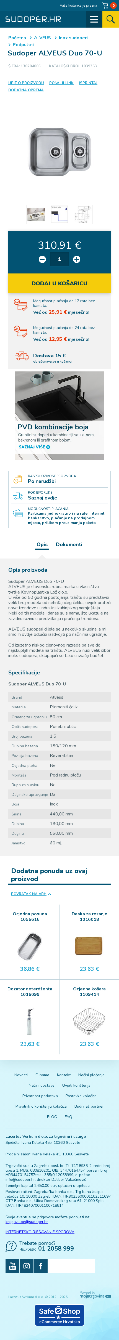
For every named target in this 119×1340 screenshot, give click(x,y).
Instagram (26, 1266)
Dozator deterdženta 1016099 (29, 992)
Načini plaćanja (91, 1075)
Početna (17, 38)
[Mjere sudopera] (82, 214)
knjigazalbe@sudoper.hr (27, 1221)
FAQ (68, 1117)
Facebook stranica (41, 1266)
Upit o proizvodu (26, 83)
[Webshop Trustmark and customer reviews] (59, 1315)
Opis (42, 544)
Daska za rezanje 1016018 (89, 916)
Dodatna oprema (26, 90)
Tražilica (110, 19)
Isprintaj (88, 83)
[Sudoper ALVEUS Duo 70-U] (59, 152)
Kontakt (64, 1075)
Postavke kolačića (81, 1096)
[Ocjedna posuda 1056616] (29, 946)
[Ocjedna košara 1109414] (89, 1021)
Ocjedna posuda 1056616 (30, 916)
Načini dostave (42, 1085)
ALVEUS (42, 38)
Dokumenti (69, 544)
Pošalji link (61, 83)
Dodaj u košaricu (59, 283)
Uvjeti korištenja (76, 1085)
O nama (42, 1075)
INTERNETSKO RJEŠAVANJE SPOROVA (40, 1232)
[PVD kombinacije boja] (59, 415)
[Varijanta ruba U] (59, 214)
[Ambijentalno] (36, 214)
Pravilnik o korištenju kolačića (41, 1106)
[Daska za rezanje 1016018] (89, 946)
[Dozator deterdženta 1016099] (29, 1021)
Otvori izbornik (94, 19)
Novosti (21, 1075)
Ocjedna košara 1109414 (89, 992)
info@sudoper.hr (20, 1179)
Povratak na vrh (28, 894)
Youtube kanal (12, 1266)
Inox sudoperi (73, 38)
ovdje (51, 497)
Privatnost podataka (40, 1096)
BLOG (52, 1117)
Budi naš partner (89, 1106)
